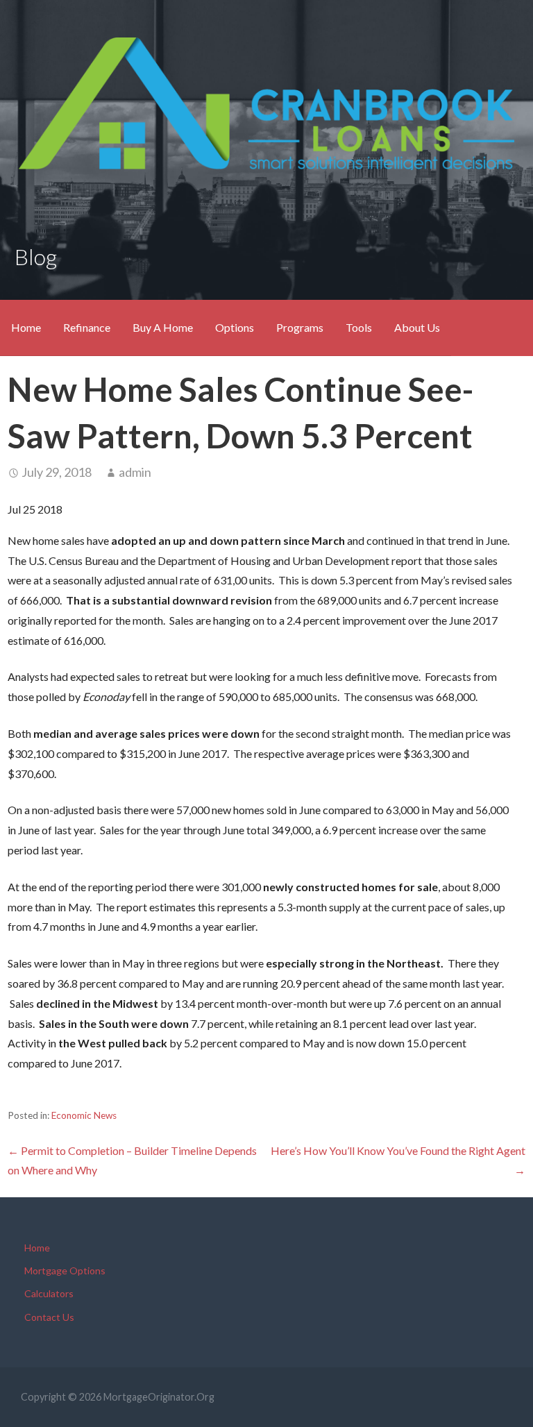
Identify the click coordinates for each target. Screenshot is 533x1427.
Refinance (86, 327)
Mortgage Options (64, 1270)
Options (234, 327)
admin (135, 472)
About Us (417, 327)
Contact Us (49, 1317)
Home (26, 327)
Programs (299, 327)
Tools (359, 327)
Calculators (49, 1293)
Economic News (84, 1115)
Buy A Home (163, 327)
